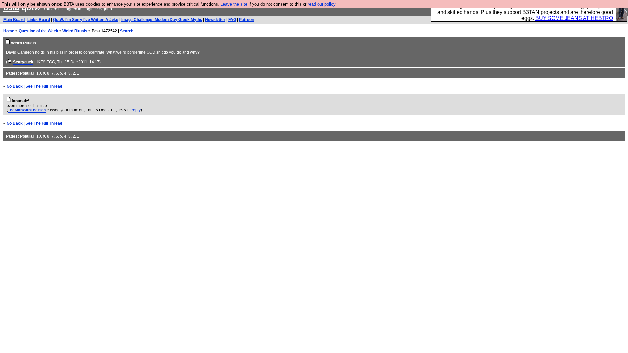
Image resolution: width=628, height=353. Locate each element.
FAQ (232, 19)
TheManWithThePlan (27, 110)
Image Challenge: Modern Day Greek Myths (161, 19)
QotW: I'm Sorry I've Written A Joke (85, 19)
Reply (135, 110)
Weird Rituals (74, 31)
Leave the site (233, 4)
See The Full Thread (44, 86)
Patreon (246, 19)
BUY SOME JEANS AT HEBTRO (574, 18)
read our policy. (322, 4)
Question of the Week (38, 31)
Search (126, 31)
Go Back (15, 86)
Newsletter (215, 19)
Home (8, 31)
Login (88, 9)
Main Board (14, 19)
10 (38, 73)
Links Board (38, 19)
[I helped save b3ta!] (9, 62)
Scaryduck (23, 62)
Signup (105, 9)
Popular (27, 73)
